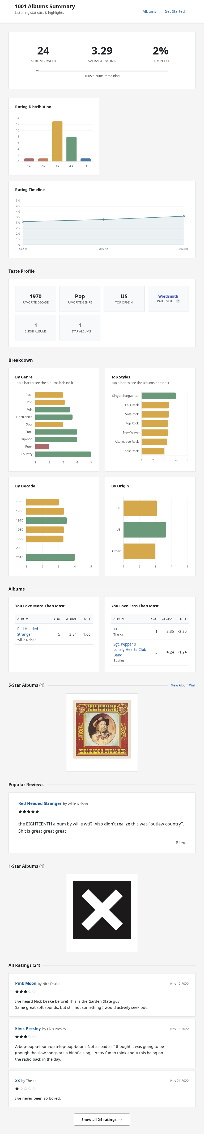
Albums (149, 11)
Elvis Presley (28, 1028)
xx (115, 628)
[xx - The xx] (102, 910)
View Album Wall (183, 685)
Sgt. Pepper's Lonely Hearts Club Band (129, 649)
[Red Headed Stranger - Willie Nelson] (102, 729)
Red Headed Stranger (27, 631)
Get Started (175, 11)
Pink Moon (25, 983)
